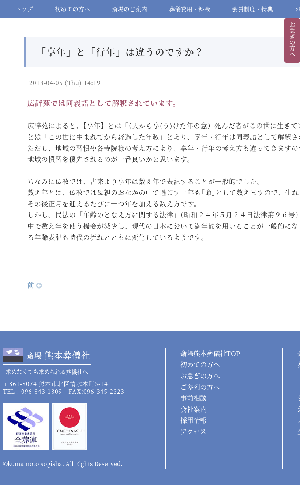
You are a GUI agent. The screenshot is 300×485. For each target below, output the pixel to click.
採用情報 (193, 420)
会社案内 (193, 409)
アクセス (193, 431)
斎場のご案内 (129, 9)
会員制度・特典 (252, 9)
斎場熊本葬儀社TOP (210, 353)
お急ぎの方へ (292, 39)
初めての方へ (72, 9)
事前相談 (193, 397)
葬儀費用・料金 (189, 9)
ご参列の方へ (200, 387)
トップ (24, 9)
